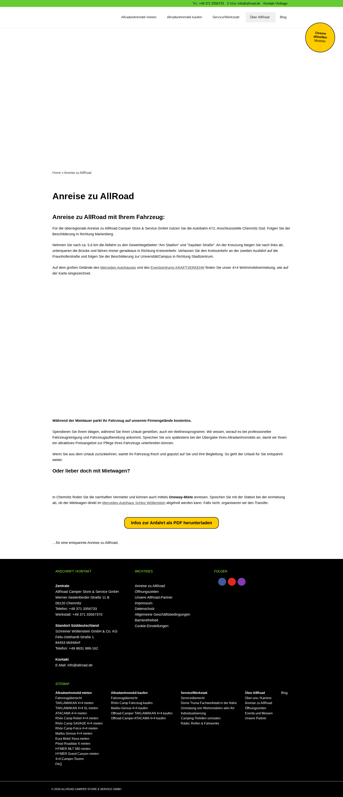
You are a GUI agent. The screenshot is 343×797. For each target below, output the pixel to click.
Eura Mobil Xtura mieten (72, 738)
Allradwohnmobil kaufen (184, 17)
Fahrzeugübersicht (68, 698)
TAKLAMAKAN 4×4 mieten (74, 703)
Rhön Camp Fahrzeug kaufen (132, 703)
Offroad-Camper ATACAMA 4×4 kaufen (138, 718)
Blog (283, 17)
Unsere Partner (255, 718)
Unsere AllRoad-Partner (153, 597)
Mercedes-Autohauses (118, 268)
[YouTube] (232, 582)
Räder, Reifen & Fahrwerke (200, 723)
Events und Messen (259, 713)
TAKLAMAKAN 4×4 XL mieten (76, 708)
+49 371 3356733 (211, 3)
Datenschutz (145, 609)
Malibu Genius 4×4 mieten (73, 733)
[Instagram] (242, 582)
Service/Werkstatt (226, 17)
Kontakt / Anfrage (275, 3)
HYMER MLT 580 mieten (73, 748)
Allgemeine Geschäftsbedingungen (162, 614)
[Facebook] (222, 582)
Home (56, 172)
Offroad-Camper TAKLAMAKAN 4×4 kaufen (141, 713)
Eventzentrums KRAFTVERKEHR (177, 268)
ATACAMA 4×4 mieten (71, 713)
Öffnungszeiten (147, 592)
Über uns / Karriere (258, 698)
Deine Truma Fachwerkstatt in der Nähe (209, 703)
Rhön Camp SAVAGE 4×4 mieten (79, 723)
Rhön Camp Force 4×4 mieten (76, 728)
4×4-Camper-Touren (69, 759)
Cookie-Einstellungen (152, 626)
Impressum (143, 603)
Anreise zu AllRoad (150, 586)
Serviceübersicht (192, 698)
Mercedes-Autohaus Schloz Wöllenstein (133, 503)
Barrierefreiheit (146, 620)
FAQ (58, 764)
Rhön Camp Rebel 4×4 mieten (76, 718)
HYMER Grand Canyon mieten (77, 753)
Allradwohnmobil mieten (138, 17)
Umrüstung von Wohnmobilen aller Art (207, 708)
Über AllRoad (259, 17)
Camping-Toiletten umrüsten (201, 718)
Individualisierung (193, 713)
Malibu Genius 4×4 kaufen (129, 708)
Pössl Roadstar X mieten (72, 743)
